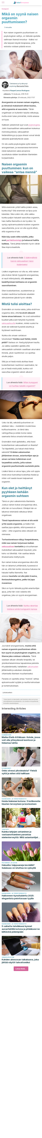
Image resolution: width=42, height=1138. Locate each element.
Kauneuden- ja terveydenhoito (14, 799)
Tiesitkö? (5, 829)
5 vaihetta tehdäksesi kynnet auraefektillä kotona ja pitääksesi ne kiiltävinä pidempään (21, 929)
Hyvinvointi (6, 768)
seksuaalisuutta (8, 323)
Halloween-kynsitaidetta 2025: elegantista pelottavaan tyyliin (18, 897)
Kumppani (5, 9)
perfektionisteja (14, 240)
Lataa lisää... (21, 969)
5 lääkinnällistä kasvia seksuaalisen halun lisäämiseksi (24, 261)
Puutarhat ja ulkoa (9, 863)
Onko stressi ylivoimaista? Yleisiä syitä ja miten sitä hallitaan (19, 772)
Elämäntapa (6, 735)
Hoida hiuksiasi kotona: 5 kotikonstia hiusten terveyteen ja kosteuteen (21, 802)
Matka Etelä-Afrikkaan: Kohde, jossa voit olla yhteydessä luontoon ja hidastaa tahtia (21, 740)
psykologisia (34, 125)
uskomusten (32, 666)
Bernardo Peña (22, 86)
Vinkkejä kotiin (8, 957)
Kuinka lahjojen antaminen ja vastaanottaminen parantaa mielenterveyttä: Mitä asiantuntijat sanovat (20, 834)
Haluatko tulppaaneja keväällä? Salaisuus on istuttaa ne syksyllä (19, 866)
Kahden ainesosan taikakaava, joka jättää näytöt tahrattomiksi (20, 961)
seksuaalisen (8, 546)
